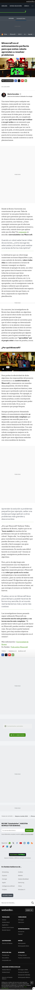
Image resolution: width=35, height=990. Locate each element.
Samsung (21, 882)
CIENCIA (26, 6)
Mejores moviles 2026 (21, 816)
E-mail (25, 80)
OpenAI (30, 34)
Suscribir (29, 830)
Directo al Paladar (7, 943)
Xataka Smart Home (8, 927)
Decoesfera (5, 958)
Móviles (20, 875)
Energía (4, 879)
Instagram (24, 842)
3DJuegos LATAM (23, 969)
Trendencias (5, 955)
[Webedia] (30, 1)
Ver (18, 735)
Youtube (20, 842)
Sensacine (21, 931)
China (5, 34)
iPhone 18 (12, 34)
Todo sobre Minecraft (19, 647)
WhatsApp (9, 842)
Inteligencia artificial (8, 886)
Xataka (4, 920)
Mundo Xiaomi (6, 930)
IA (24, 34)
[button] (14, 94)
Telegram (28, 842)
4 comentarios (8, 81)
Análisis (20, 872)
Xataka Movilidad (23, 879)
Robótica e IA (13, 651)
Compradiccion (6, 960)
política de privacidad (27, 834)
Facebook (15, 80)
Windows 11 (21, 889)
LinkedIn (7, 846)
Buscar (32, 902)
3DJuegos (21, 920)
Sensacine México (23, 972)
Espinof (20, 934)
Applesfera (5, 925)
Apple (4, 882)
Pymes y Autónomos (24, 958)
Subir (28, 910)
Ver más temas (7, 895)
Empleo (4, 889)
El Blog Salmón (22, 955)
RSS (31, 842)
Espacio (4, 875)
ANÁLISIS (4, 6)
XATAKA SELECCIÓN (16, 6)
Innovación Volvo (21, 18)
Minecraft (23, 651)
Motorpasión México (24, 977)
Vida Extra (21, 922)
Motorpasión (22, 943)
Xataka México (6, 969)
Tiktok (10, 846)
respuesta (23, 232)
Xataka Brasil (6, 972)
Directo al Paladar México (7, 978)
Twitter (19, 80)
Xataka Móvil (6, 922)
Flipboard (22, 80)
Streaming (5, 872)
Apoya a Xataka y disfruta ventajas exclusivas (17, 858)
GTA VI (20, 34)
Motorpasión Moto (23, 946)
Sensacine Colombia (24, 975)
